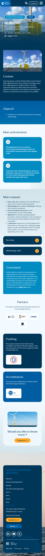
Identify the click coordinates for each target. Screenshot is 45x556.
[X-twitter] (19, 534)
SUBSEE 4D (22, 287)
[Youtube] (13, 534)
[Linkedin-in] (8, 534)
